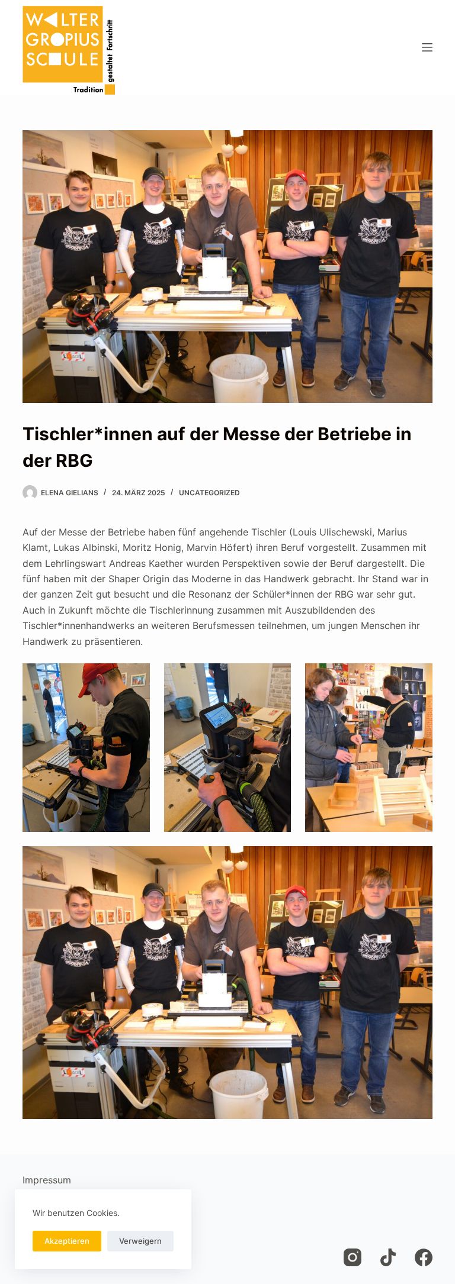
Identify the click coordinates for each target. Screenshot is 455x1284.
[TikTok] (388, 1257)
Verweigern (140, 1241)
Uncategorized (209, 492)
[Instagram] (352, 1257)
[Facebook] (423, 1257)
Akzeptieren (66, 1241)
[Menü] (427, 47)
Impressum (47, 1180)
